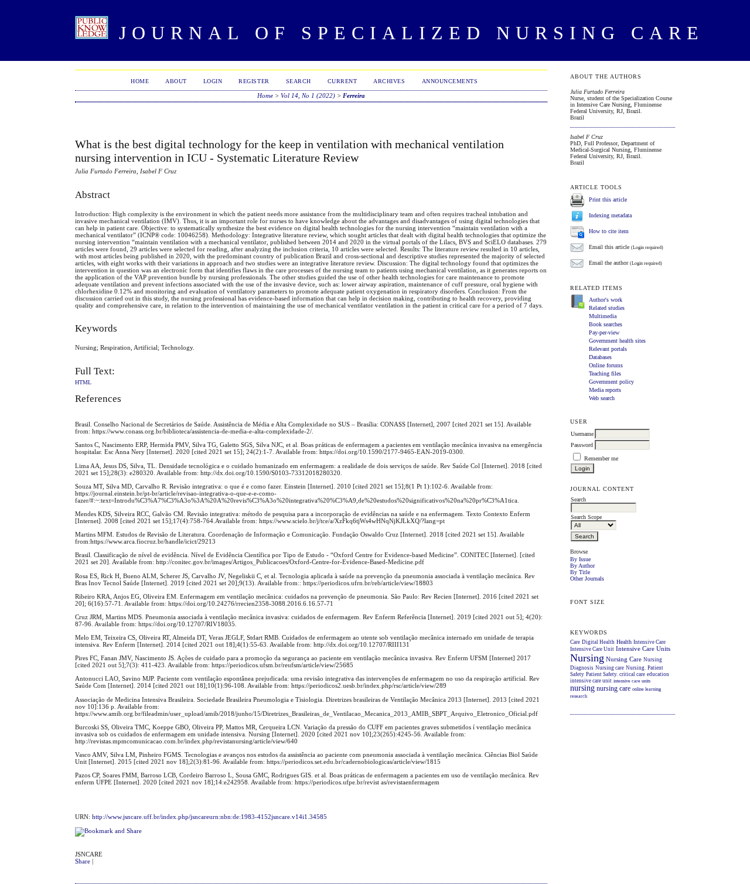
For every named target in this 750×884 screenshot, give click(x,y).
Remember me (601, 458)
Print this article (608, 200)
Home (140, 81)
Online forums (606, 365)
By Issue (580, 559)
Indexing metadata (610, 216)
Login (213, 81)
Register (253, 81)
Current (342, 81)
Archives (389, 81)
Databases (600, 357)
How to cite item (609, 231)
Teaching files (605, 373)
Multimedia (602, 316)
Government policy (611, 381)
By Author (582, 565)
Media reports (605, 390)
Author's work (605, 299)
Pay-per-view (604, 332)
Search (298, 81)
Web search (602, 398)
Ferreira (354, 95)
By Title (580, 572)
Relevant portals (608, 349)
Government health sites (617, 340)
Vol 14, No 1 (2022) (308, 95)
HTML (83, 382)
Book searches (605, 324)
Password (582, 445)
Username (582, 434)
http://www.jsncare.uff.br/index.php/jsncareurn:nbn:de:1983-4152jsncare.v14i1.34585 (209, 816)
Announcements (450, 81)
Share (82, 861)
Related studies (607, 308)
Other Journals (587, 578)
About (176, 81)
